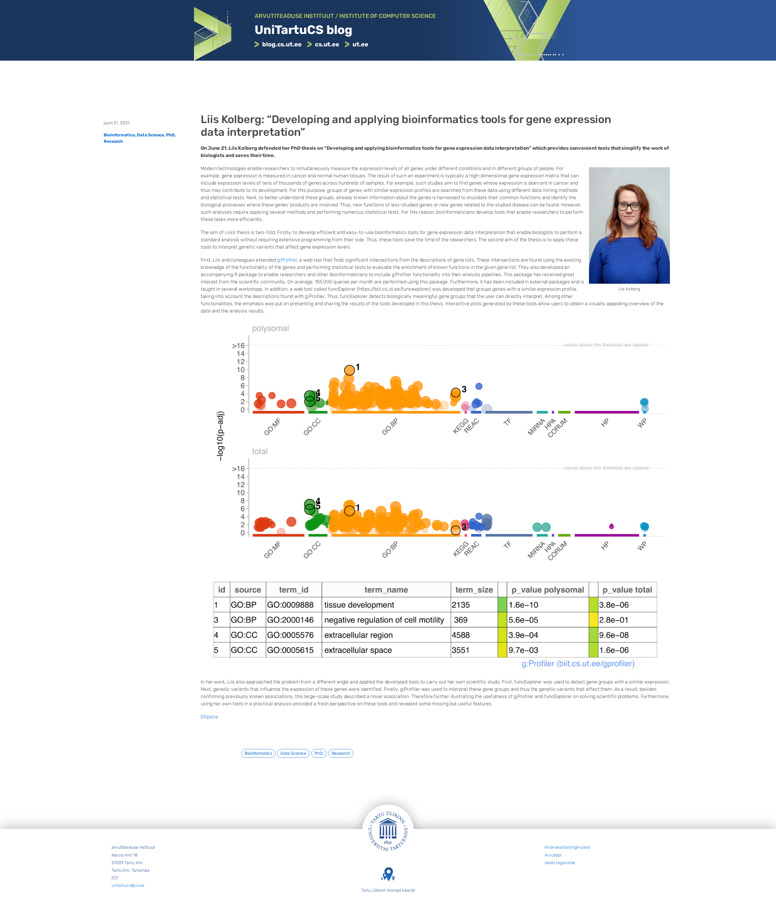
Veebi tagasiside (559, 862)
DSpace (209, 717)
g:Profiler (287, 260)
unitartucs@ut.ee (128, 885)
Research (113, 141)
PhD (170, 135)
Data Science (150, 135)
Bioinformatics (119, 135)
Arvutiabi (552, 855)
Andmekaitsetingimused (567, 847)
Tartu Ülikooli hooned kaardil (388, 890)
